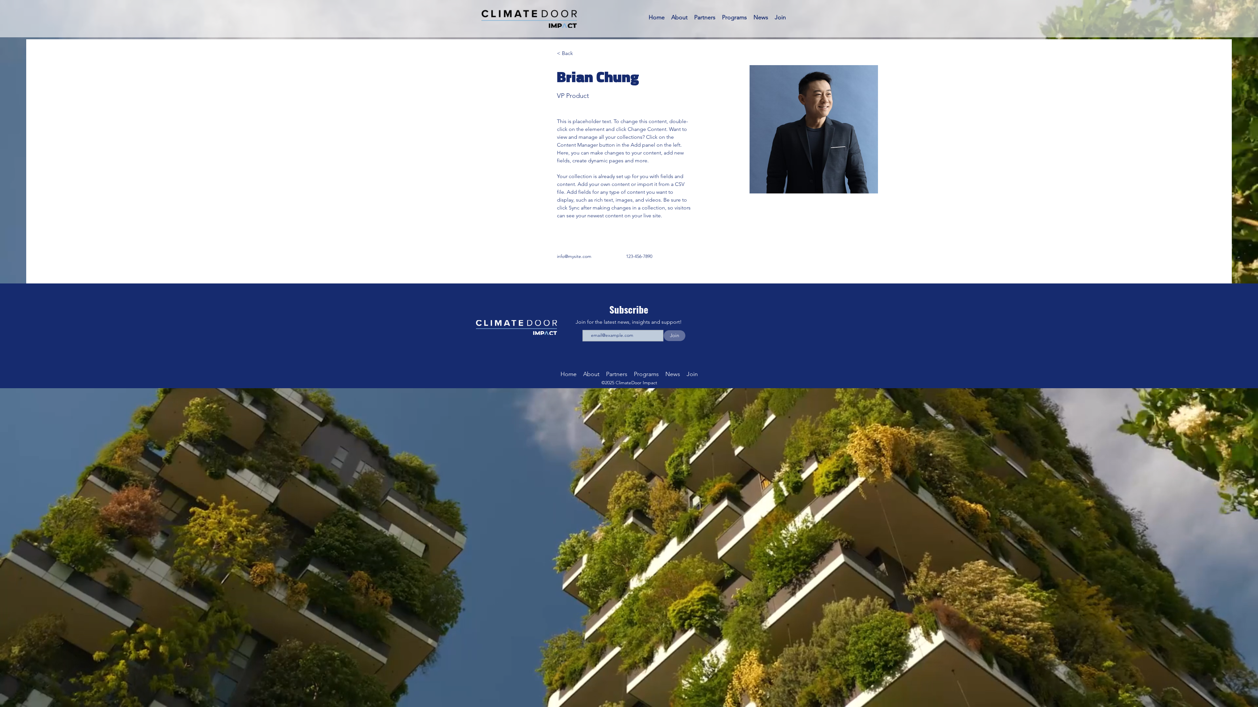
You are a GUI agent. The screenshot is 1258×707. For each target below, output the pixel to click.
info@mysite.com (574, 256)
